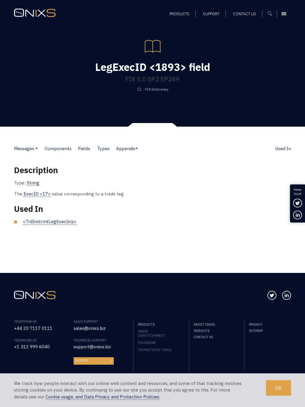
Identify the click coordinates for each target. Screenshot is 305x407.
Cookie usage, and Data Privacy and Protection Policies (102, 397)
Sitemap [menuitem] (256, 331)
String (33, 183)
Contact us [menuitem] (244, 13)
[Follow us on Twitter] (271, 295)
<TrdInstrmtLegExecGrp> (50, 221)
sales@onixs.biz (90, 328)
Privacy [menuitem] (255, 324)
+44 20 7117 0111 (33, 328)
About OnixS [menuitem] (204, 324)
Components (58, 148)
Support (82, 360)
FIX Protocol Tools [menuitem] (154, 350)
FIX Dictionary (156, 89)
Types (103, 148)
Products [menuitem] (179, 13)
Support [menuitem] (211, 13)
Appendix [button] (126, 148)
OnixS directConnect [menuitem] (151, 333)
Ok (278, 388)
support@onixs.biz (92, 346)
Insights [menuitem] (201, 331)
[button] (36, 148)
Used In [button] (283, 148)
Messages (24, 148)
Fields (84, 148)
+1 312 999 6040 (32, 346)
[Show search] (272, 13)
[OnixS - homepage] (35, 13)
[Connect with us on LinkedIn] (286, 295)
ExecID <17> (37, 194)
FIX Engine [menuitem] (147, 343)
